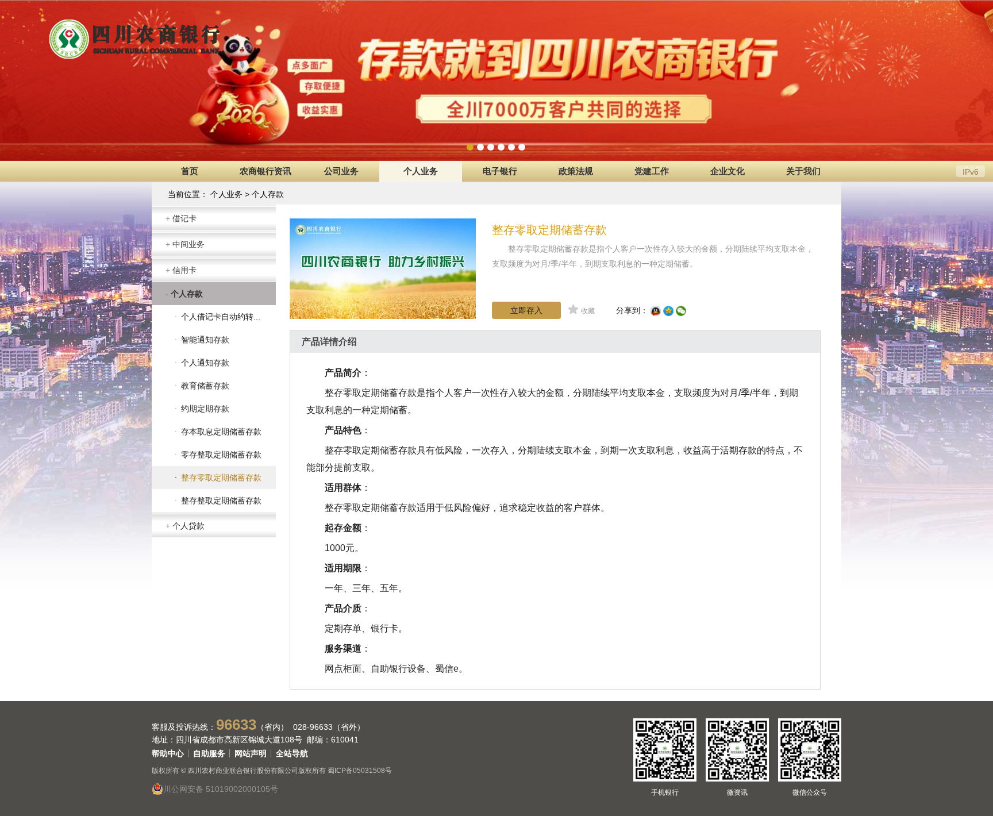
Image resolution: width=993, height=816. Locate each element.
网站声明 (250, 753)
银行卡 (384, 628)
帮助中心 (168, 753)
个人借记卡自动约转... (220, 316)
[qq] (657, 310)
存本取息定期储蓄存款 (221, 431)
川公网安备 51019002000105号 (220, 789)
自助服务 (209, 753)
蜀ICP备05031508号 (360, 771)
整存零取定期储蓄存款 (221, 477)
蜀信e (447, 668)
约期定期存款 (205, 408)
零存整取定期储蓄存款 (221, 454)
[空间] (669, 310)
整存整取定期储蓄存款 (221, 500)
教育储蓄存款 (205, 385)
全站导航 (292, 753)
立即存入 (526, 310)
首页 (189, 171)
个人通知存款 (205, 362)
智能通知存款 (205, 339)
